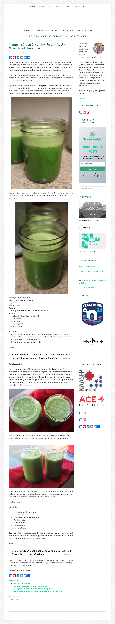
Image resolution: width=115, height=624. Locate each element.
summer (68, 598)
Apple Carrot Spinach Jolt (21, 583)
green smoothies (26, 598)
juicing (46, 598)
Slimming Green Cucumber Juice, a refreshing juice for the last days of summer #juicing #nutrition (41, 356)
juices (41, 598)
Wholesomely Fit (57, 18)
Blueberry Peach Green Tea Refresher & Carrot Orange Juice (33, 589)
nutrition (53, 598)
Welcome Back (84, 227)
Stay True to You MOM (87, 252)
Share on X (66, 358)
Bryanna (81, 271)
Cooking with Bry (21, 596)
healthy (35, 598)
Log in (70, 616)
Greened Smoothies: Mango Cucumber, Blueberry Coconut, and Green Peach (38, 591)
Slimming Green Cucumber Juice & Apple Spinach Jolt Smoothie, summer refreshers (41, 552)
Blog (12, 596)
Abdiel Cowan (83, 267)
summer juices (14, 599)
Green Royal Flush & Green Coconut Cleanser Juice (30, 586)
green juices (15, 598)
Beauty (92, 267)
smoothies (61, 598)
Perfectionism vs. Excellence (96, 271)
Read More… (83, 99)
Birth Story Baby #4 (90, 287)
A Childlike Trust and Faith (89, 221)
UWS (65, 616)
